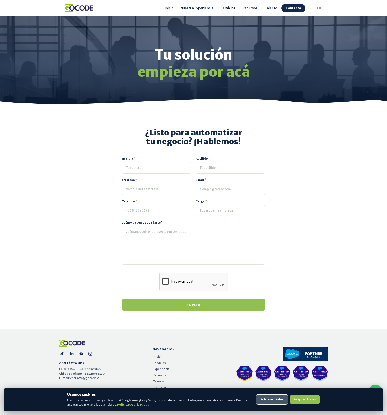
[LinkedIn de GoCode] (72, 354)
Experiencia (161, 369)
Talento (271, 8)
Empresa (129, 180)
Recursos (250, 8)
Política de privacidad (133, 404)
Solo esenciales (272, 399)
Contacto (293, 8)
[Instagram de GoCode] (90, 354)
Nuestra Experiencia (197, 8)
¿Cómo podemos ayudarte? (142, 222)
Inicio (169, 8)
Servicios (228, 8)
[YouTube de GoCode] (81, 354)
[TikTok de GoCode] (62, 354)
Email (201, 180)
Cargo (201, 201)
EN (319, 8)
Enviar (193, 305)
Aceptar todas (305, 399)
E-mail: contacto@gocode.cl (79, 378)
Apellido (203, 158)
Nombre (129, 158)
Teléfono (130, 201)
